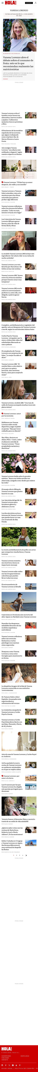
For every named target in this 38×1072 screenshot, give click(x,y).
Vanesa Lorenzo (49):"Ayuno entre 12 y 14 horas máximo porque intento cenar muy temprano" (12, 278)
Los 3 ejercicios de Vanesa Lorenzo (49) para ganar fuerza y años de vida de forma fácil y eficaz (11, 222)
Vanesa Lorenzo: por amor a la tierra (10, 777)
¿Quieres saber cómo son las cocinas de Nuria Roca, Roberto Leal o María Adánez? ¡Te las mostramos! (12, 831)
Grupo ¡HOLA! (25, 1056)
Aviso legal (7, 1068)
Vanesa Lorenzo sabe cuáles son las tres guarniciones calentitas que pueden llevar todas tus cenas (12, 574)
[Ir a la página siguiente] (26, 855)
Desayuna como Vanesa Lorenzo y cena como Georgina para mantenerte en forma (12, 654)
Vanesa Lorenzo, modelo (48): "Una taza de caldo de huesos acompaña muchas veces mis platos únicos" (18, 405)
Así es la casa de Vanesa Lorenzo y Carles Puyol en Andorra (19, 755)
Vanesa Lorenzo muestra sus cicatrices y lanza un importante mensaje (11, 562)
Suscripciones (6, 1056)
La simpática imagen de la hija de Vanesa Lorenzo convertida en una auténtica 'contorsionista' (17, 688)
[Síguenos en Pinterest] (20, 1065)
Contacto (5, 1059)
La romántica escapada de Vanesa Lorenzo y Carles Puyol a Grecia (11, 712)
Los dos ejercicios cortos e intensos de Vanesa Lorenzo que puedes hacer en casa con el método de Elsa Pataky (12, 517)
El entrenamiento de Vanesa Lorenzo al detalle (11, 585)
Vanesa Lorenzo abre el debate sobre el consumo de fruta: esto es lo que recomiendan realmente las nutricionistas (18, 63)
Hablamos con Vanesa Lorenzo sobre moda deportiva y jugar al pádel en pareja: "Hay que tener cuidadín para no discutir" (11, 426)
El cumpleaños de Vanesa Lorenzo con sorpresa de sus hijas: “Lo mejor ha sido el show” (12, 354)
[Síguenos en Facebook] (6, 1065)
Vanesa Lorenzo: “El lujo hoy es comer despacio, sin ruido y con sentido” (17, 183)
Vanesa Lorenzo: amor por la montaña (11, 414)
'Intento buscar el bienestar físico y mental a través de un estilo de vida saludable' (18, 820)
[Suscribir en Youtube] (17, 1065)
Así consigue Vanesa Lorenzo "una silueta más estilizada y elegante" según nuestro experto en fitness (12, 151)
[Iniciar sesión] (35, 3)
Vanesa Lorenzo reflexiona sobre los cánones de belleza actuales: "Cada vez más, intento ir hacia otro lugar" (12, 209)
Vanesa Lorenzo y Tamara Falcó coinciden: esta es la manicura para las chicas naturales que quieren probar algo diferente (11, 195)
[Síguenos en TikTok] (13, 1065)
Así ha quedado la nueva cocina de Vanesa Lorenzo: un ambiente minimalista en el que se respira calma (12, 766)
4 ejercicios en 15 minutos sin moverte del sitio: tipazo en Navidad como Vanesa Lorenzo (19, 615)
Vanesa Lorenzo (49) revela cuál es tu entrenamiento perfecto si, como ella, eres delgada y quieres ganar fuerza (12, 292)
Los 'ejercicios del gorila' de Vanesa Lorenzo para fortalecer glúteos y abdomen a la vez (12, 503)
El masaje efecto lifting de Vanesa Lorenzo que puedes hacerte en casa (12, 491)
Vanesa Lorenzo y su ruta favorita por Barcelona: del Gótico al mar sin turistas (12, 266)
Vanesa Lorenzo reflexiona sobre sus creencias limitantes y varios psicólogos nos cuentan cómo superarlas (12, 640)
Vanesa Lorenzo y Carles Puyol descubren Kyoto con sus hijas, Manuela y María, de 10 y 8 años (12, 722)
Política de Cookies (24, 1068)
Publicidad (5, 1058)
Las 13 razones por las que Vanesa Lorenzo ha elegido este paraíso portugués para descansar (12, 787)
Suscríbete (29, 2)
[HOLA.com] (19, 1049)
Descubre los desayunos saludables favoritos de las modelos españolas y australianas (11, 626)
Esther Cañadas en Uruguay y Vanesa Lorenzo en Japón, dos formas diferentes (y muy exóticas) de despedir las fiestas (12, 845)
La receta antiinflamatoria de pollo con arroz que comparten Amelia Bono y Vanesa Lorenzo (19, 552)
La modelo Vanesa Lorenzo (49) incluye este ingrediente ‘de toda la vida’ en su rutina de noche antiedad (18, 255)
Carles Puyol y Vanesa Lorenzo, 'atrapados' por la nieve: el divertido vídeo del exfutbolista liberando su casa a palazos (12, 340)
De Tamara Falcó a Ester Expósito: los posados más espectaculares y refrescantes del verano (11, 700)
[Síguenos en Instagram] (3, 1065)
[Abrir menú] (3, 3)
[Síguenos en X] (10, 1065)
